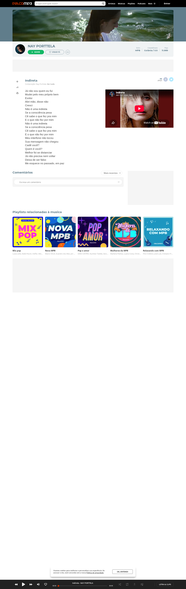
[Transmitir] (149, 584)
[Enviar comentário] (119, 182)
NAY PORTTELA (41, 46)
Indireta (75, 583)
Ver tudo (51, 84)
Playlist (142, 584)
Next (31, 584)
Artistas (111, 3)
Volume (38, 584)
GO (156, 50)
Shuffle (120, 584)
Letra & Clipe (165, 584)
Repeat (127, 584)
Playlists (131, 3)
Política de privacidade (95, 573)
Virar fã (56, 52)
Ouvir (37, 52)
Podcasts (141, 3)
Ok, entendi (122, 572)
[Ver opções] (67, 52)
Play (23, 584)
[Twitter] (171, 79)
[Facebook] (165, 79)
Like (45, 584)
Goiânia (148, 50)
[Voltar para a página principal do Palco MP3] (23, 3)
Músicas (121, 3)
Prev (16, 584)
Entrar (167, 3)
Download (134, 584)
